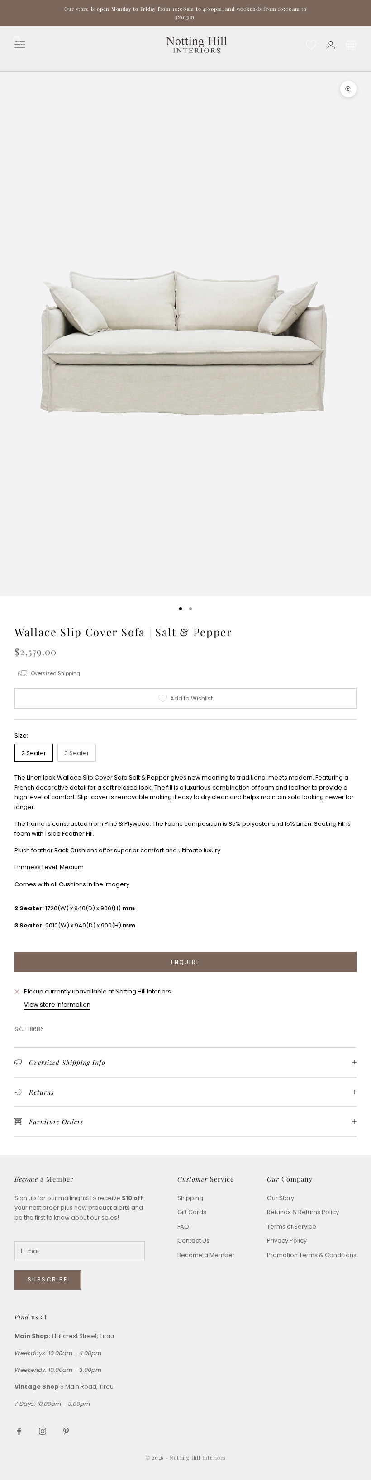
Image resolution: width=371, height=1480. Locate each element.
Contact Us (193, 1240)
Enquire (185, 962)
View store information (57, 1004)
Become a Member (206, 1255)
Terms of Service (291, 1226)
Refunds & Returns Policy (303, 1212)
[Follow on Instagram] (42, 1431)
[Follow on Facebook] (19, 1431)
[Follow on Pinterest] (66, 1431)
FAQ (183, 1226)
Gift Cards (191, 1212)
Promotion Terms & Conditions (312, 1255)
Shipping (190, 1198)
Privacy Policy (287, 1240)
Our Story (280, 1198)
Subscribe (48, 1279)
